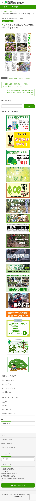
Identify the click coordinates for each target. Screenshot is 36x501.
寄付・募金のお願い (8, 380)
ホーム (3, 435)
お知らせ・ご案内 (7, 21)
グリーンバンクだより (8, 388)
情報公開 (4, 406)
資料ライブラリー (7, 384)
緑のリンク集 (6, 423)
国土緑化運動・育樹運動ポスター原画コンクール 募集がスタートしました (16, 85)
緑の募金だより (6, 392)
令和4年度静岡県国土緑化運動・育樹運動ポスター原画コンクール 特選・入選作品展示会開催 (20, 93)
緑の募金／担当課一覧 (8, 413)
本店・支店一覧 (6, 410)
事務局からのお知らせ (24, 78)
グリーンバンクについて (8, 447)
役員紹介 (4, 402)
